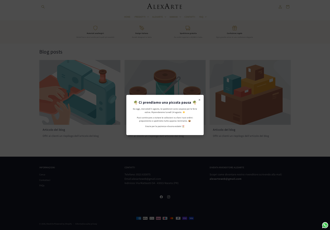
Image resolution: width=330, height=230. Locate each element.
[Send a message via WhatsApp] (325, 225)
